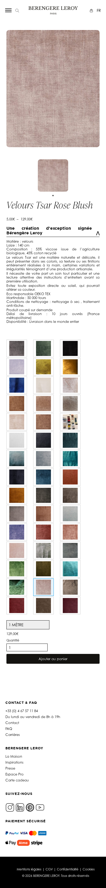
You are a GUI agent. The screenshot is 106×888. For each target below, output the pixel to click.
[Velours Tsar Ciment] (70, 403)
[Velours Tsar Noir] (70, 348)
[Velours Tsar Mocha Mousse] (43, 605)
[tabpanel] (53, 175)
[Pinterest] (29, 807)
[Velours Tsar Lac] (70, 458)
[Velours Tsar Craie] (43, 385)
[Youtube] (40, 807)
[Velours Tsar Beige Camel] (16, 403)
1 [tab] (53, 195)
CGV (49, 869)
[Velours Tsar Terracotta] (43, 514)
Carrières (12, 735)
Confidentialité (67, 869)
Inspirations (14, 762)
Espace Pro (14, 774)
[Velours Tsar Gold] (70, 367)
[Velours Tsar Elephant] (16, 348)
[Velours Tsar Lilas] (16, 532)
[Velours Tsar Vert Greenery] (16, 569)
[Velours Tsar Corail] (70, 477)
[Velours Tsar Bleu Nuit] (16, 477)
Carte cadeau (17, 780)
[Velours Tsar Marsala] (43, 532)
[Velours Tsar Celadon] (43, 550)
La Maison (13, 756)
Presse (10, 768)
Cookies (89, 869)
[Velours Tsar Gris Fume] (70, 495)
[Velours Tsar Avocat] (43, 348)
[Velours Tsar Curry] (16, 495)
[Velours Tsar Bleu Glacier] (43, 458)
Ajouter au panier (53, 659)
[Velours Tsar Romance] (16, 550)
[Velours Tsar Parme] (16, 367)
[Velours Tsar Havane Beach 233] (43, 422)
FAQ (8, 729)
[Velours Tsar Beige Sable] (70, 422)
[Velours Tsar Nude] (70, 532)
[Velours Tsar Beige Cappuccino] (43, 403)
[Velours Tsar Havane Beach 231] (16, 422)
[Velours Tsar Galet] (16, 514)
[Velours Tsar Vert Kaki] (43, 569)
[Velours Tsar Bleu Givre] (16, 458)
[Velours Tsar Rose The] (70, 385)
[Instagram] (9, 807)
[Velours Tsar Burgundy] (70, 605)
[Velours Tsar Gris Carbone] (43, 495)
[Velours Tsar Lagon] (70, 569)
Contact (12, 723)
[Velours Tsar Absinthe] (43, 367)
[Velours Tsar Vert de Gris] (70, 550)
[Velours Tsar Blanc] (16, 440)
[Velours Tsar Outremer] (16, 385)
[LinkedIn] (19, 807)
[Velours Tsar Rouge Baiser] (16, 605)
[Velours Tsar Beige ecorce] (70, 587)
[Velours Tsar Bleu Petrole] (43, 477)
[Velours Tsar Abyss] (43, 440)
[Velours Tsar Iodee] (70, 514)
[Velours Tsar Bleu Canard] (70, 440)
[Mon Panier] (92, 10)
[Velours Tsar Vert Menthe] (16, 587)
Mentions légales (29, 869)
